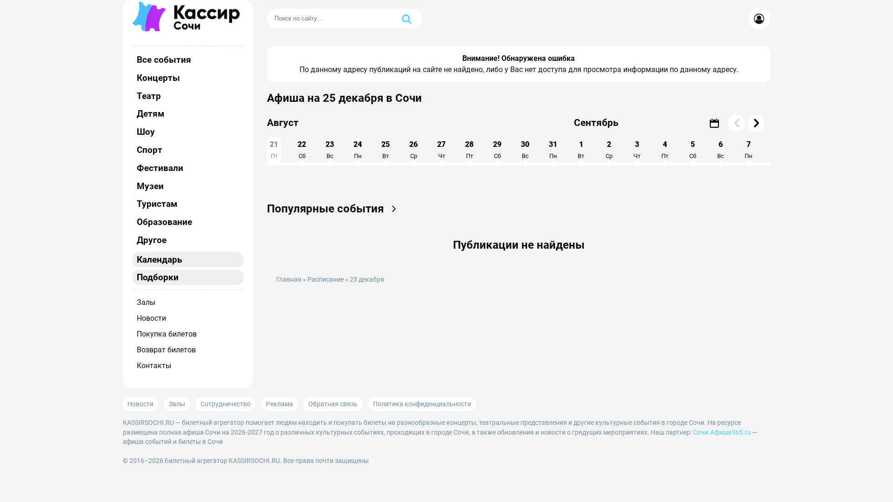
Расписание (325, 280)
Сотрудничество (225, 404)
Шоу (146, 131)
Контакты (154, 365)
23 (330, 149)
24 (357, 149)
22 (302, 149)
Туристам (157, 203)
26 (413, 149)
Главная (288, 280)
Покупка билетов (167, 334)
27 (441, 149)
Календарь (159, 259)
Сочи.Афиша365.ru (722, 432)
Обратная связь (333, 404)
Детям (150, 113)
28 (469, 149)
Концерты (158, 78)
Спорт (149, 150)
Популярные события (327, 208)
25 (385, 149)
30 (525, 149)
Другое (152, 240)
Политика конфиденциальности (422, 404)
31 (553, 149)
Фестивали (160, 168)
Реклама (279, 404)
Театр (149, 96)
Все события (164, 59)
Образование (164, 222)
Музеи (150, 186)
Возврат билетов (166, 349)
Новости (151, 318)
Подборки (158, 277)
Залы (146, 302)
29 (497, 149)
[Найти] (406, 18)
